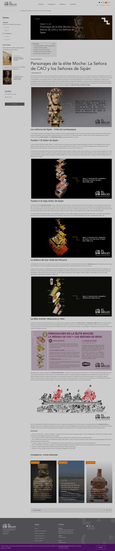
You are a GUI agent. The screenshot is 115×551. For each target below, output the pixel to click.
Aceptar (100, 547)
